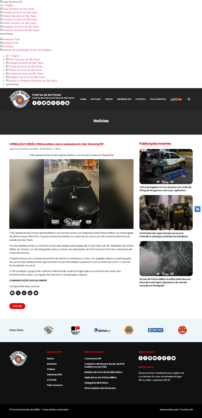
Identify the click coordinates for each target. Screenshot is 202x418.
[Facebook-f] (34, 103)
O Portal (140, 99)
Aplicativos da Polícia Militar (100, 377)
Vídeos (109, 99)
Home (83, 99)
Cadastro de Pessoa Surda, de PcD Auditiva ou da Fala (104, 365)
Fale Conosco (158, 99)
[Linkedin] (44, 103)
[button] (188, 99)
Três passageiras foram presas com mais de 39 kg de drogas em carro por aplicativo (165, 188)
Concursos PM (92, 358)
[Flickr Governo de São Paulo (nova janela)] (101, 9)
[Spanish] (180, 99)
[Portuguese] (176, 99)
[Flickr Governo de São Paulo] (104, 59)
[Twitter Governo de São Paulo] (104, 70)
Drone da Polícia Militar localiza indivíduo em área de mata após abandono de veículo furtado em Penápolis (165, 282)
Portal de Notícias (46, 95)
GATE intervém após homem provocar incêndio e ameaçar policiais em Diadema (163, 235)
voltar (17, 306)
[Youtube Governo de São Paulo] (104, 73)
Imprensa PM (124, 99)
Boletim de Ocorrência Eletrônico (103, 372)
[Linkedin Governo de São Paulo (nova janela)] (101, 12)
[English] (172, 99)
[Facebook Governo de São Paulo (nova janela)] (101, 30)
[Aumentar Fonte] (101, 39)
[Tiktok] (58, 103)
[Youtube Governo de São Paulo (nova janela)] (101, 19)
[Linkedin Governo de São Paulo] (104, 63)
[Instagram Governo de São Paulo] (101, 26)
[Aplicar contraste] (101, 46)
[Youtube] (48, 103)
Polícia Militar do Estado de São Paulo (53, 98)
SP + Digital (6, 5)
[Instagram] (53, 103)
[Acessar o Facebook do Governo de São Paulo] (104, 80)
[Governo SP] (101, 2)
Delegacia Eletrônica (96, 382)
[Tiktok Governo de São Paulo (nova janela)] (101, 16)
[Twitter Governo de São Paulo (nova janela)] (101, 23)
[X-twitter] (39, 103)
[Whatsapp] (62, 103)
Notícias (96, 99)
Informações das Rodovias (99, 388)
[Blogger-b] (67, 103)
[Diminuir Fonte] (101, 43)
